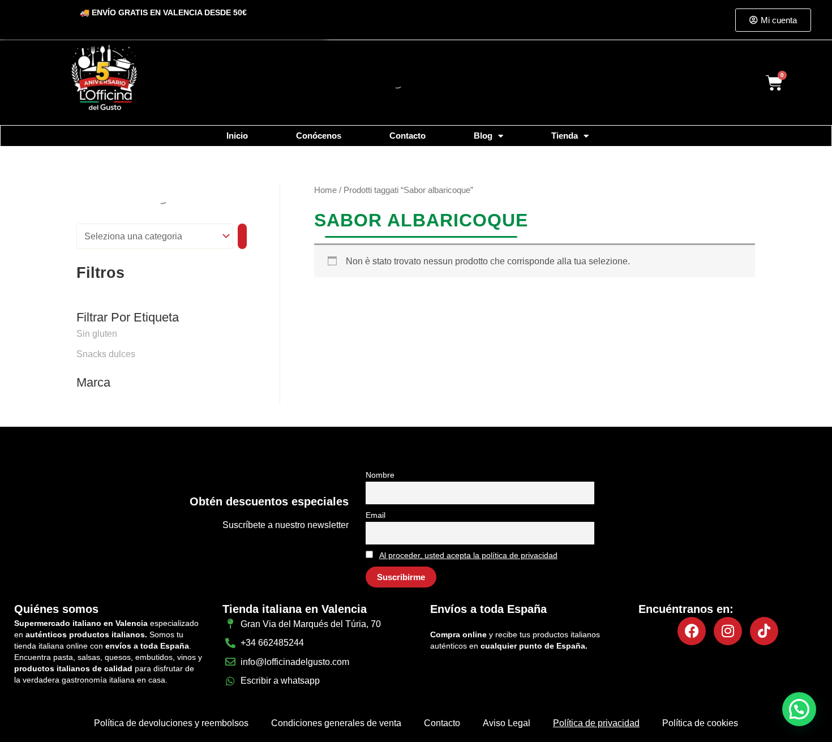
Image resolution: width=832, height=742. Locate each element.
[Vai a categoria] (242, 236)
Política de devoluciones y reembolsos (171, 723)
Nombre (380, 474)
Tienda (564, 135)
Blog (483, 135)
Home (325, 190)
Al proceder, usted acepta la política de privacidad (468, 555)
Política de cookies (700, 723)
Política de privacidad (596, 723)
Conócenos (318, 135)
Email (375, 515)
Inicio (237, 135)
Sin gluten (96, 333)
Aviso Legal (506, 723)
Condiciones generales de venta (336, 723)
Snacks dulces (105, 354)
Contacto (407, 135)
